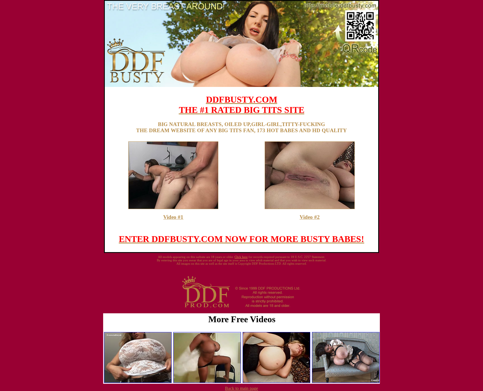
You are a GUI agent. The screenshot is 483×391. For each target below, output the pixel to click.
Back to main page (241, 388)
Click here (241, 257)
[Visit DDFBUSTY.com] (241, 85)
